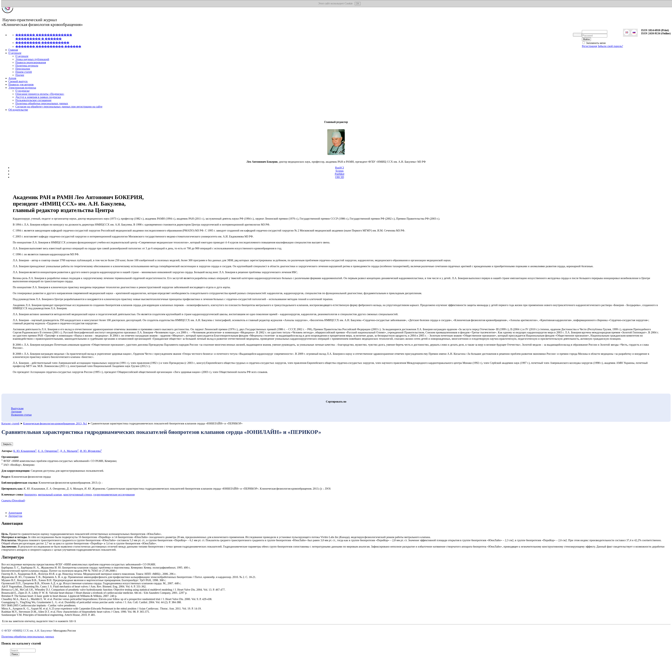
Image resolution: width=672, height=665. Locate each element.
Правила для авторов (21, 84)
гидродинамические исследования (114, 494)
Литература (15, 515)
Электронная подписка (22, 87)
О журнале (14, 52)
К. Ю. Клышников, (25, 450)
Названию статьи (21, 414)
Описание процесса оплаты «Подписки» (39, 93)
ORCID (339, 177)
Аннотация (15, 512)
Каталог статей (10, 423)
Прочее (19, 75)
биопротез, (30, 494)
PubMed (339, 173)
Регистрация (589, 46)
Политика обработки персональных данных (41, 103)
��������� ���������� (42, 42)
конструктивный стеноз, (78, 494)
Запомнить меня (595, 42)
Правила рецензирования (30, 62)
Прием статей (23, 71)
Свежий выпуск (18, 81)
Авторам (16, 411)
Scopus (339, 170)
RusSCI (339, 167)
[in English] (626, 33)
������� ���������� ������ (48, 46)
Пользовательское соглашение (33, 100)
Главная (13, 49)
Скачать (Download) (13, 500)
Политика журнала (26, 65)
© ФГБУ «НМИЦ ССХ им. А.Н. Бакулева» (27, 630)
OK (357, 3)
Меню (577, 34)
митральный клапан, (50, 494)
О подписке (22, 90)
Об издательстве (18, 109)
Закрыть (7, 444)
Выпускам (17, 408)
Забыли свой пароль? (610, 46)
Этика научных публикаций (32, 59)
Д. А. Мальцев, (69, 450)
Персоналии (22, 68)
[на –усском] (634, 33)
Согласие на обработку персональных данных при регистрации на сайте (58, 106)
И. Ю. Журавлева (91, 450)
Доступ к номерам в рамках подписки (38, 97)
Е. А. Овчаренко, (48, 450)
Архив (12, 78)
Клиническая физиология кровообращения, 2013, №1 (55, 423)
